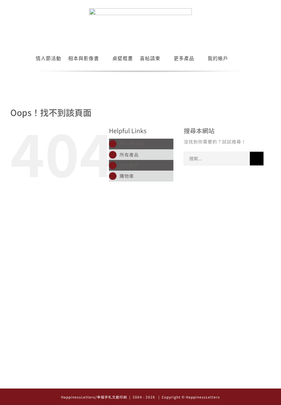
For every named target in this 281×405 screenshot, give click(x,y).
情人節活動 (132, 143)
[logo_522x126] (140, 10)
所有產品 (129, 154)
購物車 (127, 176)
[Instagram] (131, 381)
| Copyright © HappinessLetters (188, 397)
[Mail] (150, 381)
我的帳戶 (129, 165)
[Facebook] (140, 381)
